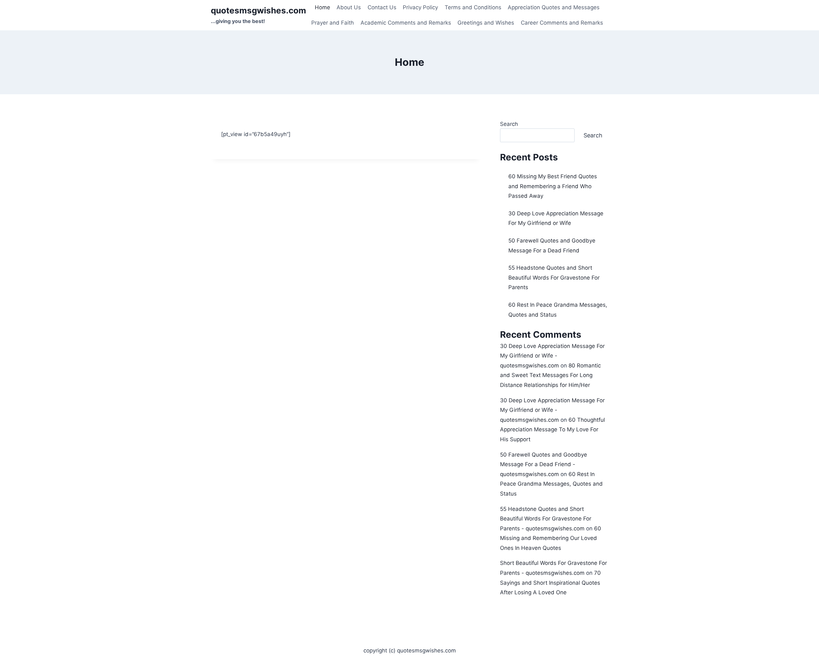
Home (322, 7)
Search (509, 124)
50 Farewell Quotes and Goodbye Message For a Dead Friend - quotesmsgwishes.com (543, 464)
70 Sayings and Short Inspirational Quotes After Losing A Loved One (550, 583)
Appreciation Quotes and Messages (554, 7)
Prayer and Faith (332, 22)
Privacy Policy (420, 7)
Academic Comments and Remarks (406, 22)
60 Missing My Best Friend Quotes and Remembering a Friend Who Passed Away (552, 186)
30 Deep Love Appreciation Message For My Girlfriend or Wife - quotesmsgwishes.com (552, 356)
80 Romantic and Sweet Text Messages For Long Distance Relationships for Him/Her (550, 375)
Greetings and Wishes (485, 22)
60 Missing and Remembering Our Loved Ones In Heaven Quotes (550, 538)
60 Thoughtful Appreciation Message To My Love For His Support (552, 430)
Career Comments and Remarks (562, 22)
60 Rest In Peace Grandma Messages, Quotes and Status (551, 484)
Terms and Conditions (473, 7)
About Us (349, 7)
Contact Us (382, 7)
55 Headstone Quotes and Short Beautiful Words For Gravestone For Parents (554, 277)
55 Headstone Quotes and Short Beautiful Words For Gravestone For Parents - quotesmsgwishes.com (545, 519)
